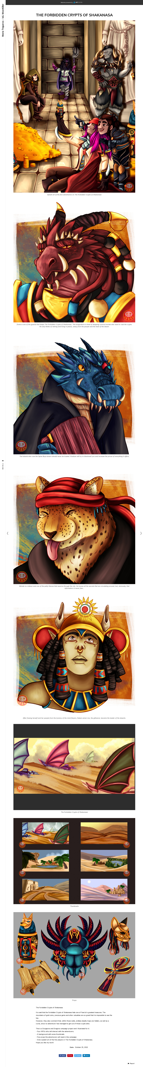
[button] (131, 1063)
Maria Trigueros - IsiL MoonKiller (2, 20)
